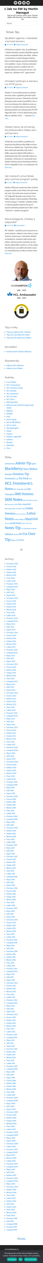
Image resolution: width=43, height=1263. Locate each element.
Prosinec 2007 (12, 1149)
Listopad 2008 (12, 1135)
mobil (12, 523)
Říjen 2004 (10, 1184)
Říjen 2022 (10, 684)
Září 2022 (10, 687)
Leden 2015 (10, 937)
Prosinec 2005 (12, 1164)
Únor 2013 (10, 994)
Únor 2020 (10, 776)
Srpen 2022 (10, 690)
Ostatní (9, 434)
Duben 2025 (11, 607)
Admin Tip (23, 463)
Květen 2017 (11, 862)
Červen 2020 (11, 765)
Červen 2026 (11, 567)
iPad (8, 417)
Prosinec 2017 (11, 845)
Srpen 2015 (10, 917)
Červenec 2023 (12, 664)
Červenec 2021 (12, 727)
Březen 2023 (11, 676)
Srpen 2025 (10, 595)
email (17, 479)
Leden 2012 (10, 1032)
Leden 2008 (11, 1146)
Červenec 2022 (12, 693)
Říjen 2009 (10, 1103)
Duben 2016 (11, 897)
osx (22, 528)
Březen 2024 (11, 644)
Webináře (10, 445)
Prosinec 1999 (11, 1218)
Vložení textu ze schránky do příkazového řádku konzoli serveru (21, 130)
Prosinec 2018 (11, 816)
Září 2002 (10, 1204)
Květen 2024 (11, 638)
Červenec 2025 (12, 598)
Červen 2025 (11, 601)
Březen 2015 (11, 931)
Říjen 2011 (10, 1040)
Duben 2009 (11, 1121)
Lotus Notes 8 (19, 519)
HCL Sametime (12, 394)
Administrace (10, 464)
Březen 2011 (11, 1057)
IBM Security (33, 500)
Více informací (30, 1259)
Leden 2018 (10, 842)
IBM (25, 489)
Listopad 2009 (12, 1101)
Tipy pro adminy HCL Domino (18, 332)
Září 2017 (10, 851)
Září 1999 (10, 1221)
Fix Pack (24, 478)
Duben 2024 (11, 641)
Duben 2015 (11, 928)
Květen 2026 (11, 569)
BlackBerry (13, 469)
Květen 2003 (11, 1201)
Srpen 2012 (10, 1011)
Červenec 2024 (12, 633)
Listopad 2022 (12, 681)
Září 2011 (9, 1043)
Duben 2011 (10, 1055)
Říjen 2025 (10, 589)
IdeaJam (9, 411)
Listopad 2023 (12, 653)
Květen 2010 (11, 1083)
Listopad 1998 (11, 1224)
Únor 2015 (10, 934)
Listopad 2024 (12, 621)
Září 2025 (10, 592)
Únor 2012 (10, 1029)
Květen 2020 (11, 768)
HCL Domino (15, 483)
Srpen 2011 (10, 1046)
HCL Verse (10, 399)
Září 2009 (10, 1106)
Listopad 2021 (12, 716)
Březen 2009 (11, 1124)
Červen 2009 (11, 1115)
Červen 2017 (11, 859)
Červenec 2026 (12, 564)
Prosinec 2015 (11, 908)
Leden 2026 (11, 581)
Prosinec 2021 (11, 713)
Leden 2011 (10, 1063)
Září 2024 (10, 627)
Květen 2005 (11, 1175)
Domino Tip (21, 474)
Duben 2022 (11, 701)
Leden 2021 (10, 744)
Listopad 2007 (12, 1152)
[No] (40, 1256)
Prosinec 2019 (11, 782)
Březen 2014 (11, 960)
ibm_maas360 (24, 504)
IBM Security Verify (11, 504)
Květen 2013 (11, 989)
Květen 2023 (11, 670)
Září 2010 (10, 1075)
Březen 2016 (11, 900)
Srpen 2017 (10, 854)
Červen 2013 (11, 986)
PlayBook (27, 528)
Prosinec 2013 (11, 969)
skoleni (16, 534)
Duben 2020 (11, 770)
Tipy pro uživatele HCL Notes (18, 335)
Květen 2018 (11, 831)
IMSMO (9, 414)
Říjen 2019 (10, 788)
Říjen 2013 (10, 974)
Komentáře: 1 (20, 225)
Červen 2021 (11, 730)
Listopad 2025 (12, 587)
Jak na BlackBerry (13, 422)
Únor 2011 (10, 1060)
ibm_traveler (17, 509)
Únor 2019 (10, 811)
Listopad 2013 (11, 971)
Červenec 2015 (12, 920)
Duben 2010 (11, 1086)
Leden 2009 (11, 1129)
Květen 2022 (11, 699)
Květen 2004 (11, 1190)
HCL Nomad (11, 391)
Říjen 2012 (10, 1006)
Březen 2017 (11, 868)
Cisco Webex (11, 382)
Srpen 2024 (11, 630)
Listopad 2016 (11, 877)
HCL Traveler (11, 396)
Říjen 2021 (10, 719)
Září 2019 (10, 790)
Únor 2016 (10, 902)
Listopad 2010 (11, 1069)
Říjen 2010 (10, 1072)
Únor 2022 (10, 707)
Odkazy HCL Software (15, 365)
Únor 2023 (10, 678)
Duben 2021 (11, 736)
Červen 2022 (11, 696)
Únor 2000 (10, 1215)
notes (30, 523)
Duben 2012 (11, 1023)
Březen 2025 (11, 610)
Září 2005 (10, 1172)
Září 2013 (10, 977)
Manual (7, 523)
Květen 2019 (11, 802)
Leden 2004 (11, 1198)
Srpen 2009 (11, 1109)
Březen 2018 (11, 836)
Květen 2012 (11, 1020)
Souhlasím (12, 1259)
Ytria (8, 448)
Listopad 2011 (11, 1037)
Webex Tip (15, 540)
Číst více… (9, 167)
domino (8, 474)
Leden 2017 (10, 874)
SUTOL (23, 534)
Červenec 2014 (12, 951)
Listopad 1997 (11, 1230)
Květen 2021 (11, 733)
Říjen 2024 (10, 624)
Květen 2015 (11, 925)
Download (9, 478)
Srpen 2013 (10, 980)
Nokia (8, 431)
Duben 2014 (11, 957)
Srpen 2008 (11, 1141)
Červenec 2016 (11, 888)
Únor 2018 (10, 839)
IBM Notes (13, 499)
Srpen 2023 (10, 661)
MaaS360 (31, 519)
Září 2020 (10, 756)
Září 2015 (10, 914)
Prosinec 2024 (12, 618)
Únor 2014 (10, 963)
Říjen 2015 (10, 911)
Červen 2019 (11, 799)
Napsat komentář (22, 44)
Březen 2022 (11, 704)
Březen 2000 (11, 1212)
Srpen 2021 (10, 724)
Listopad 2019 (11, 785)
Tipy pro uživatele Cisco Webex (18, 338)
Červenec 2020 (12, 762)
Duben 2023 (11, 673)
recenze (34, 528)
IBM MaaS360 (12, 402)
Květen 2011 (11, 1052)
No (20, 1259)
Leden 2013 (10, 997)
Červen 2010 (11, 1080)
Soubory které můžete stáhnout (18, 351)
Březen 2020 (11, 773)
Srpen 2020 (11, 759)
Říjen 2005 (10, 1169)
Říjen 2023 (10, 656)
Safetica (9, 439)
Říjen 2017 (10, 848)
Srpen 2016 (10, 885)
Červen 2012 (11, 1017)
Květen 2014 (11, 954)
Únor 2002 (10, 1210)
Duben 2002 (11, 1207)
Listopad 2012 (11, 1003)
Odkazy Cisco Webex (14, 368)
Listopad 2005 (12, 1167)
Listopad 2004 (12, 1181)
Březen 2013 (11, 991)
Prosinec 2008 (12, 1132)
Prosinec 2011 (11, 1035)
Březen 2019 (11, 808)
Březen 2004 (11, 1192)
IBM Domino (24, 494)
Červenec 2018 (12, 828)
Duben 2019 (11, 805)
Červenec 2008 (12, 1144)
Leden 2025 (10, 615)
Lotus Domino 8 (21, 514)
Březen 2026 (11, 575)
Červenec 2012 (12, 1014)
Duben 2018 (11, 834)
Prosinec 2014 (11, 940)
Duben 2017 (11, 865)
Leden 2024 (11, 647)
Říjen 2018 (10, 822)
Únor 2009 (10, 1126)
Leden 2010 (10, 1095)
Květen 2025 (11, 604)
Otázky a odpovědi (13, 437)
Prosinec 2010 (11, 1066)
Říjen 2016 (10, 879)
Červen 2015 (11, 923)
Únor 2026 (10, 578)
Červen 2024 (11, 635)
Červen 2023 (11, 667)
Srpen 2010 (10, 1078)
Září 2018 (10, 825)
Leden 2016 (10, 905)
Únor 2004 (10, 1195)
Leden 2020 (11, 779)
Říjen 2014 (10, 945)
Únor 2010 (10, 1092)
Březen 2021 (11, 739)
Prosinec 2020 (12, 747)
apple (34, 464)
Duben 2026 (11, 572)
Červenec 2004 (12, 1187)
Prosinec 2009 (12, 1098)
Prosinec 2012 (11, 1000)
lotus (23, 509)
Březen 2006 (11, 1158)
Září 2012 (10, 1009)
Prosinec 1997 (11, 1227)
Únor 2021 (10, 742)
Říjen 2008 (10, 1138)
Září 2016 (10, 882)
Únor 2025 (10, 612)
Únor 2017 (10, 871)
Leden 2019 (10, 813)
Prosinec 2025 (12, 584)
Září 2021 (10, 722)
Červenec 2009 (12, 1112)
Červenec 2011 (11, 1049)
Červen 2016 (11, 891)
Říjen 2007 (10, 1155)
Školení (9, 442)
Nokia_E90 (25, 523)
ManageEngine (12, 428)
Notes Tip (13, 528)
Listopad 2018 (11, 819)
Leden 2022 (11, 710)
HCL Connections (13, 385)
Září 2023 (10, 658)
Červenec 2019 (11, 796)
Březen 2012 (11, 1026)
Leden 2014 (10, 966)
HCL (30, 479)
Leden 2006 (11, 1161)
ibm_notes (8, 509)
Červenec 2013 (12, 983)
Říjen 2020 (10, 753)
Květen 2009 (11, 1118)
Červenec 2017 (11, 856)
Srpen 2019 (10, 793)
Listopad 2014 (11, 943)
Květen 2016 (11, 894)
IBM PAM (26, 500)
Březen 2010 (11, 1089)
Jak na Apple (11, 419)
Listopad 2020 (12, 750)
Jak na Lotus (11, 425)
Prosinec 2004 (12, 1178)
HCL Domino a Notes (14, 388)
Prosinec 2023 (12, 650)
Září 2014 (10, 948)
